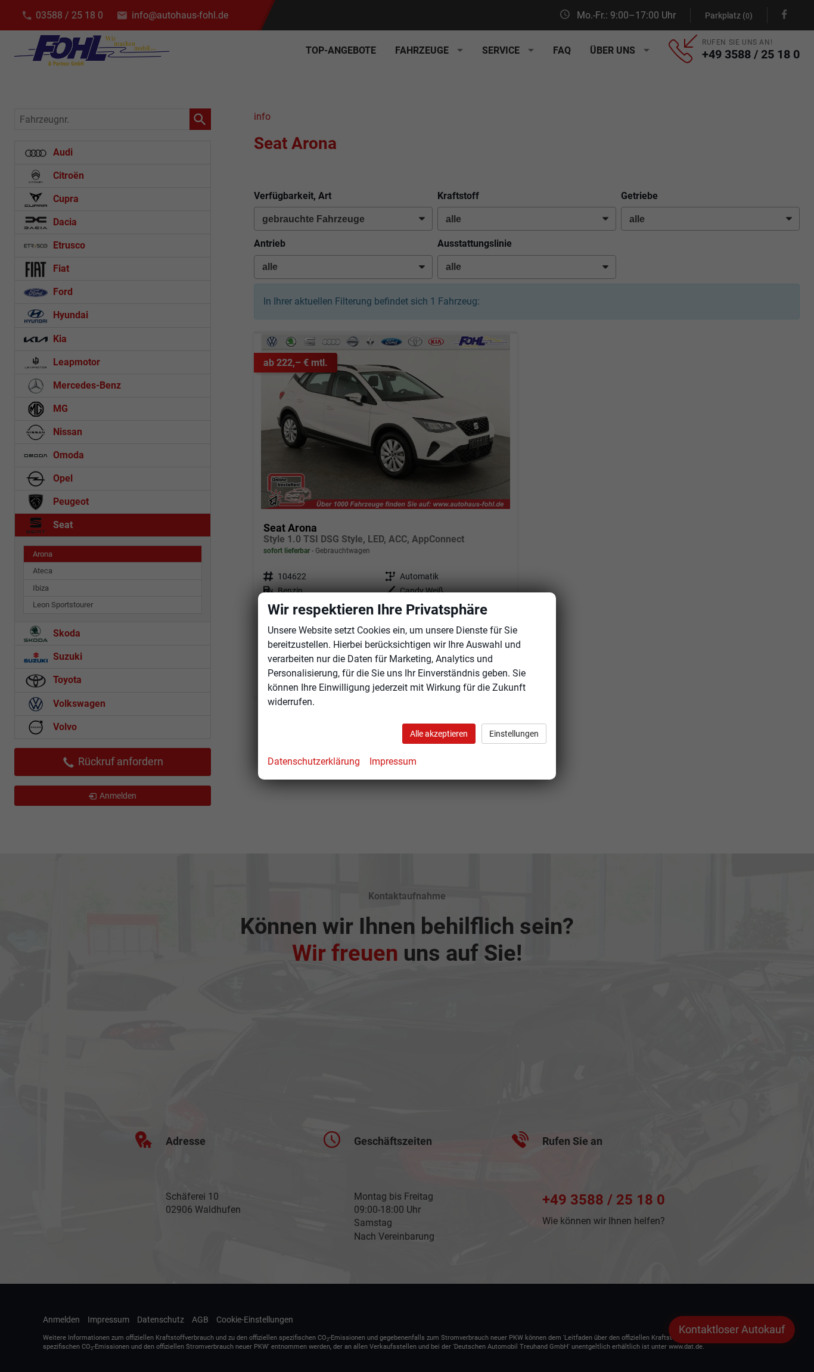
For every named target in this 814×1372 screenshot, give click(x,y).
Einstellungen (514, 733)
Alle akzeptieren (439, 733)
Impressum (393, 761)
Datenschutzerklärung (314, 761)
